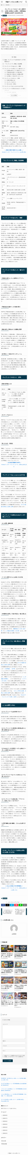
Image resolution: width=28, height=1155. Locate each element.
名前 (4, 1040)
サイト (4, 1050)
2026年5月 (5, 1124)
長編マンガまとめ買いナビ (14, 2)
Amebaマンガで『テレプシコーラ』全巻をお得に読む (14, 464)
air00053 (14, 934)
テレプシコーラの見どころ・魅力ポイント (15, 68)
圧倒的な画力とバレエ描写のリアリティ (16, 70)
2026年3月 (5, 1130)
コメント (5, 1024)
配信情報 (4, 15)
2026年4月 (5, 1127)
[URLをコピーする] (25, 905)
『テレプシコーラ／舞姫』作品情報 (13, 63)
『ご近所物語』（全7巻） (9, 668)
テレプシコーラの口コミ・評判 (12, 78)
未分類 (4, 1141)
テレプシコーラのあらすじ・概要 (13, 66)
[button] (3, 905)
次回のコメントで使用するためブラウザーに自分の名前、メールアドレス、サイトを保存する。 (14, 1056)
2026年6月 (5, 1121)
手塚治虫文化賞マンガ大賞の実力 (14, 72)
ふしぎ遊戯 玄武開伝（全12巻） (12, 630)
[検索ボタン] (26, 2)
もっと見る (14, 95)
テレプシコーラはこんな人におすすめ (14, 86)
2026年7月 (5, 1118)
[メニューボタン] (2, 2)
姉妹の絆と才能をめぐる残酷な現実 (15, 74)
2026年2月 (5, 1133)
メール (5, 1045)
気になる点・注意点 (11, 84)
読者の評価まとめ (11, 80)
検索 (24, 1070)
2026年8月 (5, 1115)
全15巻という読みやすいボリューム (15, 76)
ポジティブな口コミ (11, 82)
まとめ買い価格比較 (11, 92)
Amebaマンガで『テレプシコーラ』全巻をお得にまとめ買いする (14, 888)
